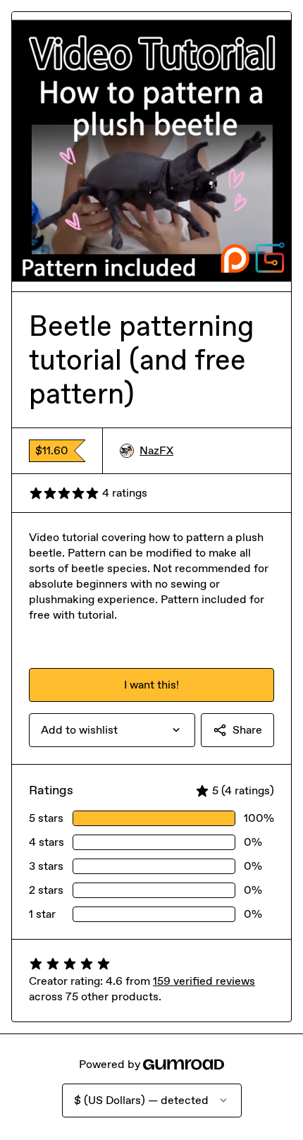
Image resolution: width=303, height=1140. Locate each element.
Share (247, 729)
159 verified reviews (204, 981)
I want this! (151, 684)
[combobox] (112, 730)
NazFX (156, 450)
